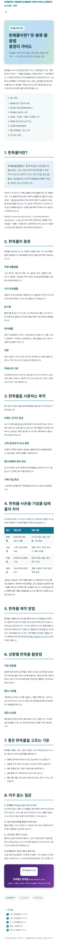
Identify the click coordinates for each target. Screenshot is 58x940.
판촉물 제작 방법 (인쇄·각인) (20, 121)
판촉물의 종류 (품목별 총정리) (21, 108)
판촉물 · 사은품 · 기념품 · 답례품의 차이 (25, 117)
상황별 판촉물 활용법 (18, 126)
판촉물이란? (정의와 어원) (20, 103)
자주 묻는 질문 (15, 135)
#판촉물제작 (10, 898)
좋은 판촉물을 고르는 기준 (20, 130)
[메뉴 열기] (6, 12)
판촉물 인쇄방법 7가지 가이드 (39, 636)
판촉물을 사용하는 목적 (19, 112)
